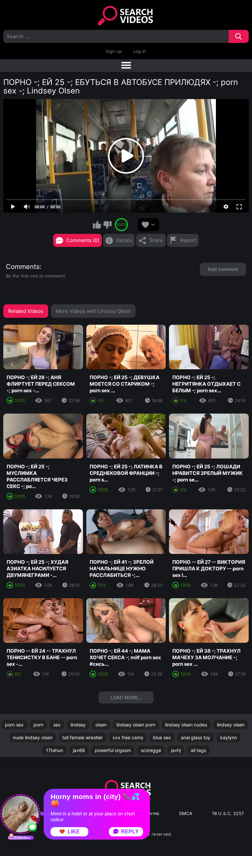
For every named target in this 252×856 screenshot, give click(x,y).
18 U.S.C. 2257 (228, 813)
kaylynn (228, 737)
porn (38, 724)
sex (57, 724)
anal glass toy (195, 737)
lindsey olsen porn (135, 724)
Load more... (126, 697)
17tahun (54, 750)
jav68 (79, 750)
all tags (198, 750)
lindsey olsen (230, 724)
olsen (101, 724)
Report (188, 240)
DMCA (186, 813)
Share (156, 240)
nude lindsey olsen (32, 737)
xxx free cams (128, 737)
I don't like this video (107, 224)
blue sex (162, 737)
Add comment (223, 269)
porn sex (14, 724)
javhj (176, 750)
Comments (22, 267)
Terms (152, 813)
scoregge (151, 750)
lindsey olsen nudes (186, 724)
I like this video (97, 224)
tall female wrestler (82, 737)
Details (124, 240)
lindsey (78, 724)
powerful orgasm (113, 750)
